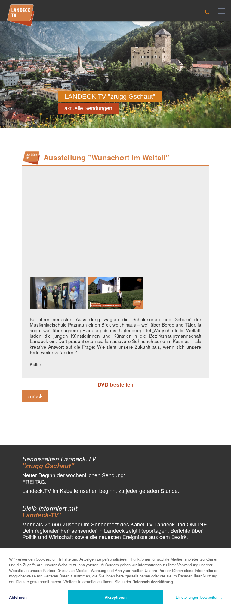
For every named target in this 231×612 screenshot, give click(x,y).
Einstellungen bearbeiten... (199, 597)
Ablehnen (18, 597)
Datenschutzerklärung (152, 581)
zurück (35, 396)
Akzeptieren (116, 597)
